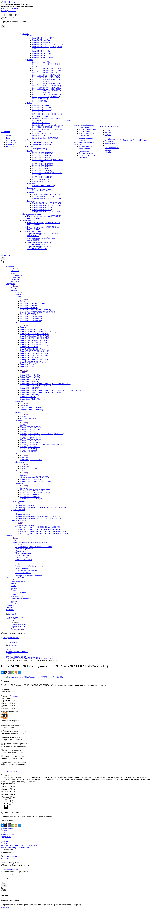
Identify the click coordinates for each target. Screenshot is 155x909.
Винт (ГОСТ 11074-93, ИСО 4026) (46, 68)
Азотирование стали (87, 140)
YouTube (12, 645)
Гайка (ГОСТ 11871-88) (41, 107)
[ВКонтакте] (2, 672)
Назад (15, 268)
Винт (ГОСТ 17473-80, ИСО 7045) (46, 86)
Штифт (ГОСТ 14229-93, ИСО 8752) (47, 203)
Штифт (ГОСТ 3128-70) (42, 207)
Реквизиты (10, 147)
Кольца (30, 147)
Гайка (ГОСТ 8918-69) (41, 134)
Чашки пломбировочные (112, 146)
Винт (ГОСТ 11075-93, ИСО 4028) (46, 71)
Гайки (29, 103)
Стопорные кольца (40, 149)
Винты (30, 60)
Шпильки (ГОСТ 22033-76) (43, 186)
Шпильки (31, 184)
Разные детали (111, 143)
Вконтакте (13, 642)
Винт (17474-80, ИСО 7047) (43, 62)
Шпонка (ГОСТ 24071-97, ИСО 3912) (47, 199)
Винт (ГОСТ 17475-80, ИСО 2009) (46, 90)
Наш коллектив (10, 139)
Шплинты (31, 188)
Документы (11, 142)
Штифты (31, 201)
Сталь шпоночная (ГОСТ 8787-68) (46, 194)
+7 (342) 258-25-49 (10, 8)
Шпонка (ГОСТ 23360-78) (43, 197)
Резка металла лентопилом (85, 150)
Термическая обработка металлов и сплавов (84, 126)
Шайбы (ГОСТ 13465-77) (42, 168)
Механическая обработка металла (29, 566)
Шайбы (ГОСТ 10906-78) (42, 157)
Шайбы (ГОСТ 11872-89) (42, 164)
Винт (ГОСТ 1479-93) (41, 81)
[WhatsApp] (12, 672)
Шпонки (30, 192)
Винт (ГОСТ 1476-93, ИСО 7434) (46, 75)
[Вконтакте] (7, 879)
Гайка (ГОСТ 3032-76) (41, 112)
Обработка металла (113, 139)
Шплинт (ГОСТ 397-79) (42, 190)
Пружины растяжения (31, 214)
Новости (136, 140)
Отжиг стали (84, 131)
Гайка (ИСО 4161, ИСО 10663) (45, 138)
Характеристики (12, 771)
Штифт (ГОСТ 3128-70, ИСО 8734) (46, 205)
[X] (5, 672)
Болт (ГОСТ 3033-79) (41, 42)
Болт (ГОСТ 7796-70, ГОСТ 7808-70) (47, 44)
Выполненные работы (109, 126)
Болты (29, 36)
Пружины (109, 141)
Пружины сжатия (29, 220)
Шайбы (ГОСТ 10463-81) (42, 155)
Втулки (108, 135)
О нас (8, 136)
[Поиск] (3, 26)
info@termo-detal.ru (11, 638)
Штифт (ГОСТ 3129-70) (42, 210)
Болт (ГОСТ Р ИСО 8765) (42, 57)
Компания (5, 132)
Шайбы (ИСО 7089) (40, 179)
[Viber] (9, 672)
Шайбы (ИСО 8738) (40, 181)
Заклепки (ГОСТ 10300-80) (43, 144)
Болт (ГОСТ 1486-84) (41, 40)
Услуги (67, 121)
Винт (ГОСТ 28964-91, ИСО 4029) (46, 94)
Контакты (144, 140)
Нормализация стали (87, 129)
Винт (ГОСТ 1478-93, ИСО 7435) (46, 79)
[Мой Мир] (19, 672)
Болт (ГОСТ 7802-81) (41, 51)
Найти (4, 885)
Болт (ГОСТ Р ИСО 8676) (42, 55)
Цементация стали (86, 134)
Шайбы (30, 151)
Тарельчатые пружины (31, 231)
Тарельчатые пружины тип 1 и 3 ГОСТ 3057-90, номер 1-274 (43, 243)
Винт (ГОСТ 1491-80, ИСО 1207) (46, 84)
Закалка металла (86, 138)
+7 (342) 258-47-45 (8, 11)
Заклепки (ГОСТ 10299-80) (43, 142)
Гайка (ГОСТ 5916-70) (41, 123)
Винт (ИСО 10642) (40, 99)
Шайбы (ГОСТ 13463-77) (42, 166)
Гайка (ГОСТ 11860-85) (41, 105)
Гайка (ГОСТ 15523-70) (42, 110)
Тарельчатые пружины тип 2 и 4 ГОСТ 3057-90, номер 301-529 (43, 248)
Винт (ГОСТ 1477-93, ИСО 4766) (46, 77)
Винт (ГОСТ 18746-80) (41, 92)
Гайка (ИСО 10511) (40, 136)
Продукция (22, 29)
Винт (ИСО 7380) (39, 101)
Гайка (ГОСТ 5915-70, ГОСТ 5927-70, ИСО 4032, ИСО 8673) (47, 115)
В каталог (5, 907)
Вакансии (10, 144)
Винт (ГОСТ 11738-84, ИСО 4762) (46, 73)
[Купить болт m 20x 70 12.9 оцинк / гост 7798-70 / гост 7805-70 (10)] (34, 677)
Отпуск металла (85, 136)
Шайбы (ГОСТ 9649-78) (42, 177)
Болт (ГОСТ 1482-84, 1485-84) (44, 38)
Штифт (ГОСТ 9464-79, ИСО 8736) (46, 212)
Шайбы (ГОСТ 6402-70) (42, 170)
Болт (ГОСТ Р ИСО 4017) (42, 53)
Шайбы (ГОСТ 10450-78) (42, 153)
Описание (10, 769)
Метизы (25, 34)
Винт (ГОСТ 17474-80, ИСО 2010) (46, 88)
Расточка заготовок (87, 153)
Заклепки (31, 140)
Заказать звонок (17, 629)
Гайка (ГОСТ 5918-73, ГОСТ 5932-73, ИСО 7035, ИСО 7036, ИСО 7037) (47, 126)
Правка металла (85, 147)
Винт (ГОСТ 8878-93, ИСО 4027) (46, 97)
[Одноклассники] (16, 672)
